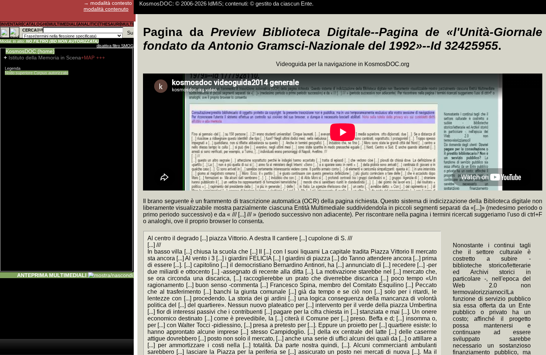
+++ (100, 58)
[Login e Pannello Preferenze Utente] (5, 32)
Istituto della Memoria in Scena (45, 58)
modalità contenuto (106, 9)
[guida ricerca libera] (40, 30)
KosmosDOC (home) (30, 51)
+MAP (88, 58)
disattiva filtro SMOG (115, 45)
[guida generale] (14, 32)
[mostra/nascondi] (110, 275)
